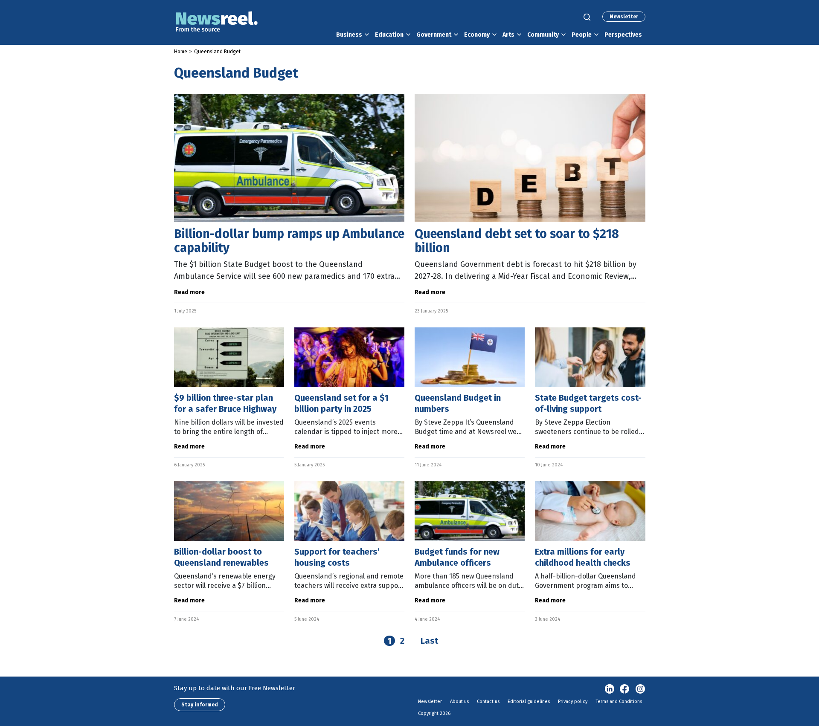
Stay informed (199, 705)
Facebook (625, 689)
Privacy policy (572, 701)
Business (349, 34)
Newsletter (624, 17)
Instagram (640, 689)
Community (543, 34)
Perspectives (623, 34)
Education (389, 34)
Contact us (488, 701)
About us (459, 701)
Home (180, 52)
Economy (477, 34)
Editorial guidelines (529, 701)
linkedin (609, 689)
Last (429, 641)
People (582, 34)
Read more (189, 292)
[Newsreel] (216, 22)
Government (433, 34)
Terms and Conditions (619, 701)
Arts (508, 34)
